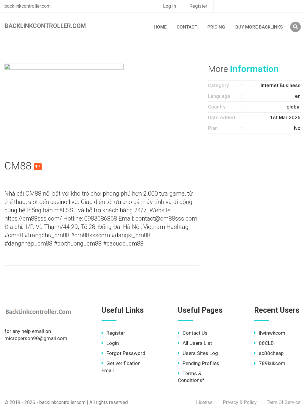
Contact (187, 27)
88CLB (266, 343)
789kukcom (272, 363)
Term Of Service (284, 402)
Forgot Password (125, 353)
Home (160, 27)
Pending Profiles (201, 363)
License (204, 402)
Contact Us (195, 333)
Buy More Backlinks (259, 27)
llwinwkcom (272, 333)
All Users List (197, 343)
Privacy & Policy (240, 402)
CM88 (17, 166)
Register (198, 6)
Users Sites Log (200, 353)
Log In (169, 6)
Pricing (216, 27)
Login (112, 343)
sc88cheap (271, 353)
